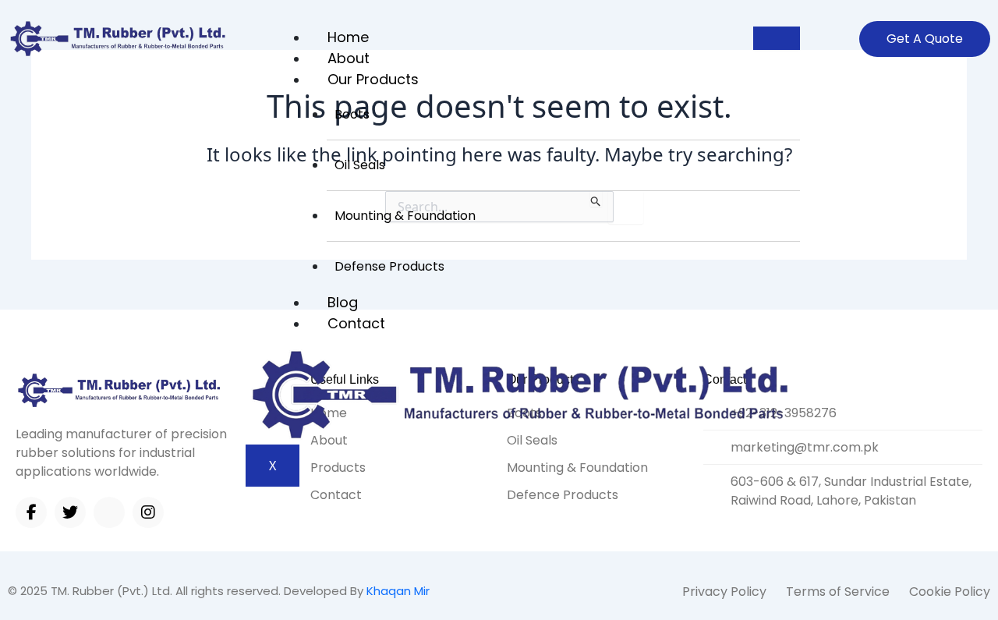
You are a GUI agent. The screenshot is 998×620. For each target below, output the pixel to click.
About (348, 58)
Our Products (373, 79)
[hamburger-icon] (776, 38)
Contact (356, 323)
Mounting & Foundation (405, 216)
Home (348, 37)
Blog (342, 302)
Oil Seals (359, 165)
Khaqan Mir (398, 591)
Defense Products (389, 266)
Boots (352, 114)
